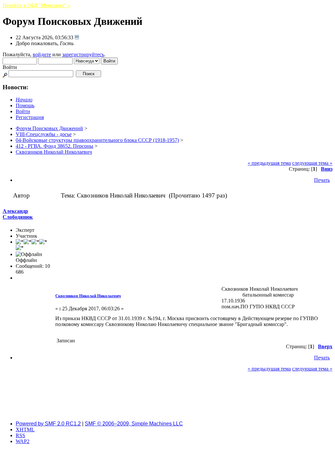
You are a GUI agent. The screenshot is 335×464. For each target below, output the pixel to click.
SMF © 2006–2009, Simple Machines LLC (134, 423)
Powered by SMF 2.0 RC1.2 (48, 423)
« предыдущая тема (269, 163)
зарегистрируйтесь (83, 54)
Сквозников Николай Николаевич (88, 295)
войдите (42, 54)
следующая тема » (312, 163)
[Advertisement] (167, 401)
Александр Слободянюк (18, 214)
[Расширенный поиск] (5, 73)
